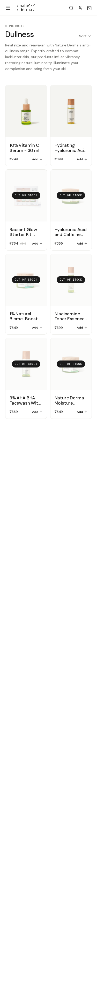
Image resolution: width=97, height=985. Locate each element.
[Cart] (89, 7)
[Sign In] (80, 7)
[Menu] (8, 8)
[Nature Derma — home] (26, 8)
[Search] (71, 7)
